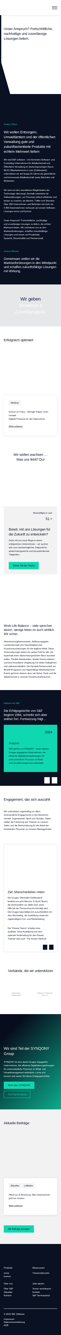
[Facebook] (9, 1330)
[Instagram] (14, 1330)
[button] (54, 7)
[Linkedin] (5, 1330)
